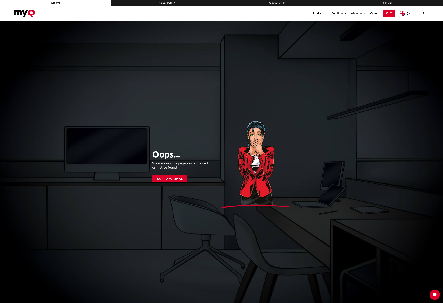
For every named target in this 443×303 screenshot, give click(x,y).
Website (55, 2)
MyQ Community (166, 2)
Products (318, 13)
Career (374, 13)
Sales (388, 13)
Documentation (277, 2)
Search (425, 13)
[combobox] (407, 13)
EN (408, 13)
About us (356, 13)
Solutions (337, 13)
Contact (387, 2)
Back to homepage (169, 178)
